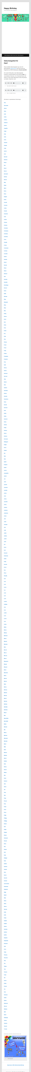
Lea (4, 590)
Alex (5, 102)
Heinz (5, 421)
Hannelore (6, 399)
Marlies (5, 692)
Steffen (5, 932)
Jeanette (6, 487)
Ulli (4, 977)
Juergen (5, 524)
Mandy (5, 632)
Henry (5, 433)
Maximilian (6, 718)
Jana (5, 481)
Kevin (5, 567)
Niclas (5, 766)
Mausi (5, 712)
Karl (5, 550)
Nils (5, 775)
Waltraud (6, 1003)
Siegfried (6, 889)
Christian (6, 228)
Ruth (5, 860)
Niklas (5, 772)
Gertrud (5, 376)
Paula (5, 806)
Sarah (5, 875)
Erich (5, 319)
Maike (5, 627)
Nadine (5, 761)
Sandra (5, 869)
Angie (5, 131)
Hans (5, 402)
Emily (5, 313)
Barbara (5, 159)
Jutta (5, 541)
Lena (5, 593)
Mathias (5, 704)
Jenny (5, 493)
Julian (5, 533)
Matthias (5, 709)
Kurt (5, 578)
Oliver (5, 786)
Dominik (5, 282)
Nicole (5, 769)
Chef (5, 216)
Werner (5, 1006)
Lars (5, 584)
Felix (5, 336)
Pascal (5, 801)
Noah (5, 778)
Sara (5, 872)
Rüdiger (5, 858)
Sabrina (5, 866)
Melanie (5, 726)
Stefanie (5, 929)
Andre (5, 117)
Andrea (5, 119)
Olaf (5, 783)
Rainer (5, 823)
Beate (5, 162)
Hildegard (6, 441)
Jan (4, 478)
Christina (6, 233)
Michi (5, 744)
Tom (5, 969)
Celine (5, 208)
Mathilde (5, 707)
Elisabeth (6, 302)
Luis (5, 621)
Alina (5, 111)
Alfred (5, 108)
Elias (5, 299)
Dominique (6, 285)
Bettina (5, 176)
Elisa (5, 305)
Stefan (5, 926)
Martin (5, 698)
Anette (5, 125)
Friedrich (6, 359)
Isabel (5, 467)
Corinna (5, 250)
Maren (5, 658)
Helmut (5, 430)
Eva (5, 333)
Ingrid (5, 461)
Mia (4, 729)
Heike (5, 413)
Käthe (5, 558)
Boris (5, 191)
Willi (5, 1011)
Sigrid (5, 895)
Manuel (5, 641)
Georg (5, 367)
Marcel (5, 650)
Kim (5, 570)
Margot (5, 664)
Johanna (5, 510)
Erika (5, 325)
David (5, 262)
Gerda (5, 370)
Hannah (5, 396)
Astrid (5, 151)
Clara (5, 239)
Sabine (5, 863)
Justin (5, 538)
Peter (5, 809)
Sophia (5, 920)
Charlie (5, 211)
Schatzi (5, 880)
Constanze (6, 248)
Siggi (5, 892)
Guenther (6, 390)
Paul (5, 803)
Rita (5, 846)
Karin (5, 547)
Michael (5, 735)
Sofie (5, 915)
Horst (5, 447)
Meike (5, 724)
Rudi (5, 855)
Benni (5, 168)
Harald (5, 404)
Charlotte (6, 213)
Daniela (5, 259)
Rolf (5, 852)
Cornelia (5, 253)
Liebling (5, 604)
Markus (5, 689)
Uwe (5, 992)
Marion (5, 681)
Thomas (5, 954)
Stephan (5, 937)
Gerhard (5, 373)
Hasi (5, 410)
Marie (5, 675)
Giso (5, 384)
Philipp (5, 818)
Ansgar (5, 145)
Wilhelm (5, 1009)
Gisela (5, 382)
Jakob (5, 476)
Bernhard (6, 174)
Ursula (5, 986)
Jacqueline (6, 473)
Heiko (5, 416)
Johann (5, 507)
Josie (5, 521)
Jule (5, 527)
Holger (5, 444)
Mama (5, 630)
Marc (5, 647)
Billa (5, 182)
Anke (5, 136)
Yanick (5, 1020)
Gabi (5, 364)
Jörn (5, 518)
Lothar (5, 612)
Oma (5, 792)
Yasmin (5, 1026)
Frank (5, 345)
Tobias (5, 966)
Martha (5, 695)
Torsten (5, 972)
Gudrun (5, 387)
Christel (5, 225)
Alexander (6, 105)
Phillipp (5, 821)
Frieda (5, 353)
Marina (5, 678)
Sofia (5, 912)
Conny (5, 245)
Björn (5, 188)
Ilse (4, 453)
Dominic (5, 279)
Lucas (5, 618)
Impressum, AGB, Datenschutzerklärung (15, 1065)
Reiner (5, 835)
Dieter (5, 270)
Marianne (6, 672)
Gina (5, 379)
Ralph (5, 829)
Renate (5, 840)
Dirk (5, 276)
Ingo (5, 459)
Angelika (6, 128)
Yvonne (5, 1029)
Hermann (6, 439)
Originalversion (13, 68)
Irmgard (5, 464)
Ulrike (5, 983)
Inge (5, 456)
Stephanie (6, 940)
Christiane (6, 231)
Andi (5, 114)
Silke (5, 897)
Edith (5, 293)
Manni (5, 638)
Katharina (6, 555)
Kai (4, 544)
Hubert (5, 450)
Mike (5, 746)
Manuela (5, 644)
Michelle (5, 741)
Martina (5, 701)
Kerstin (5, 564)
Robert (5, 849)
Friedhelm (6, 356)
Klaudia (5, 575)
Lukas (5, 624)
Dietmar (5, 273)
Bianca (5, 179)
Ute (4, 989)
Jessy (5, 498)
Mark (5, 684)
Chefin (5, 219)
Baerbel (5, 156)
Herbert (5, 436)
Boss (5, 193)
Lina (5, 607)
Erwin (5, 330)
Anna (5, 139)
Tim (4, 963)
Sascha (5, 878)
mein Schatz (6, 883)
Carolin (5, 202)
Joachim (5, 501)
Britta (5, 199)
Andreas (5, 122)
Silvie (5, 903)
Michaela (6, 738)
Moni (5, 749)
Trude (5, 974)
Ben (5, 165)
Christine (6, 236)
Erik (5, 322)
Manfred (5, 635)
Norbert (5, 781)
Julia (5, 530)
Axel (5, 154)
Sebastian (6, 886)
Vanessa (5, 994)
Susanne (6, 943)
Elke (5, 310)
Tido (5, 960)
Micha (5, 732)
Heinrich (5, 419)
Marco (5, 652)
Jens (5, 496)
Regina (5, 832)
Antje (5, 148)
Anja (5, 134)
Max (5, 715)
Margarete (6, 661)
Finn (5, 339)
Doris (5, 290)
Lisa (5, 610)
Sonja (5, 917)
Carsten (5, 205)
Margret (5, 667)
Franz (5, 347)
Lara (5, 581)
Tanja (5, 952)
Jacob (5, 470)
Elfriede (5, 296)
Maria (5, 669)
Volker (5, 997)
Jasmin (5, 484)
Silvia (5, 900)
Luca (5, 615)
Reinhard (6, 838)
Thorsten (6, 957)
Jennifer (5, 490)
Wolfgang (6, 1017)
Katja (5, 561)
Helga (5, 427)
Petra (5, 812)
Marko (5, 687)
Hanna (5, 393)
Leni (5, 595)
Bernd (5, 171)
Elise (5, 307)
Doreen (5, 288)
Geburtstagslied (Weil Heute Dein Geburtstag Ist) (13, 55)
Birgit (5, 185)
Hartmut (5, 407)
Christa (5, 222)
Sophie (5, 923)
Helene (5, 424)
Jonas (5, 516)
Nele (5, 764)
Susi (5, 946)
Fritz (5, 362)
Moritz (5, 758)
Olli (4, 789)
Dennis (5, 265)
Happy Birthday (10, 8)
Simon (5, 906)
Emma (5, 316)
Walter (5, 1000)
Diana (5, 268)
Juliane (5, 535)
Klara (5, 573)
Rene (5, 843)
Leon (5, 598)
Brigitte (5, 196)
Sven (5, 949)
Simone (5, 909)
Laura (5, 587)
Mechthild (6, 721)
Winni (5, 1014)
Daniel (5, 256)
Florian (5, 342)
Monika (5, 755)
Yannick (5, 1023)
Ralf (5, 826)
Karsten (5, 553)
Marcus (5, 655)
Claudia (5, 242)
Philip (5, 815)
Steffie (5, 935)
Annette (5, 142)
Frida (5, 350)
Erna (5, 327)
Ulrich (5, 980)
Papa (5, 798)
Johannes (6, 513)
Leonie (5, 601)
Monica (5, 752)
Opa (5, 795)
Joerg (5, 504)
